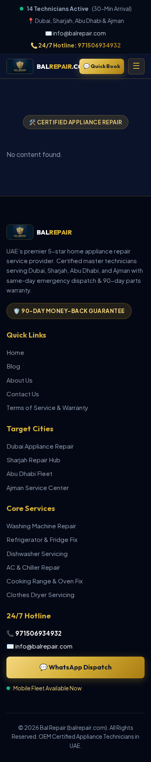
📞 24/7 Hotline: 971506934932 (76, 45)
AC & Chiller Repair (33, 567)
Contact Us (22, 393)
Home (15, 352)
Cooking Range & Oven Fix (44, 581)
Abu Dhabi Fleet (29, 473)
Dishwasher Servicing (37, 553)
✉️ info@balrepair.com (75, 33)
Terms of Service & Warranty (47, 407)
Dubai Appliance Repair (40, 446)
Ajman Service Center (37, 487)
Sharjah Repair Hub (33, 459)
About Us (19, 380)
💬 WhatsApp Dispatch (75, 667)
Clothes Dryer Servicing (40, 594)
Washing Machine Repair (41, 525)
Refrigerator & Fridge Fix (41, 539)
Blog (13, 366)
